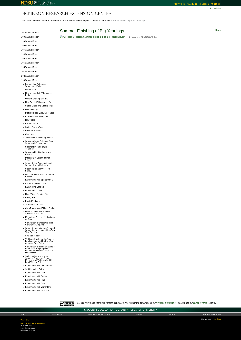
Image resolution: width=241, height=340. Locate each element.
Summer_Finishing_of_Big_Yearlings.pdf (104, 37)
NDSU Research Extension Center (33, 323)
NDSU (23, 20)
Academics (192, 4)
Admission (204, 4)
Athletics (215, 4)
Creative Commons (166, 303)
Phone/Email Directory (99, 314)
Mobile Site (24, 320)
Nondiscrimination (212, 314)
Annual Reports (83, 20)
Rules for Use (200, 303)
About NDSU (179, 4)
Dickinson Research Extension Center (65, 13)
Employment (56, 314)
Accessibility (215, 8)
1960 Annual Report (101, 20)
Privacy (172, 314)
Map (22, 314)
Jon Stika (217, 319)
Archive (70, 20)
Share (218, 30)
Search (139, 314)
